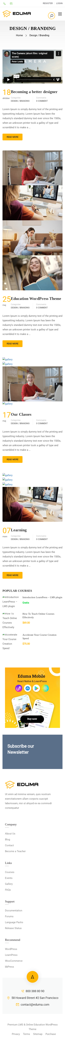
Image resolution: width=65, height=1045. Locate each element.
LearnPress (11, 954)
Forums (9, 916)
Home (19, 35)
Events (8, 878)
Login (59, 3)
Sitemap (37, 1034)
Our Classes (21, 414)
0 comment (42, 101)
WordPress (11, 949)
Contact (9, 845)
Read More (12, 137)
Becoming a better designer (34, 92)
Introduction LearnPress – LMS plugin (42, 597)
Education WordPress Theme (36, 298)
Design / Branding (20, 101)
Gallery (9, 883)
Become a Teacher (15, 851)
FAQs (8, 889)
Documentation (13, 910)
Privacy (16, 1034)
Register (48, 3)
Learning (19, 530)
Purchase (51, 1034)
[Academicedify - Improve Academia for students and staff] (16, 13)
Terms (26, 1034)
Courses (9, 872)
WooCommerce (13, 960)
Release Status (13, 928)
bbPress (9, 966)
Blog (7, 839)
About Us (10, 833)
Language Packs (14, 922)
